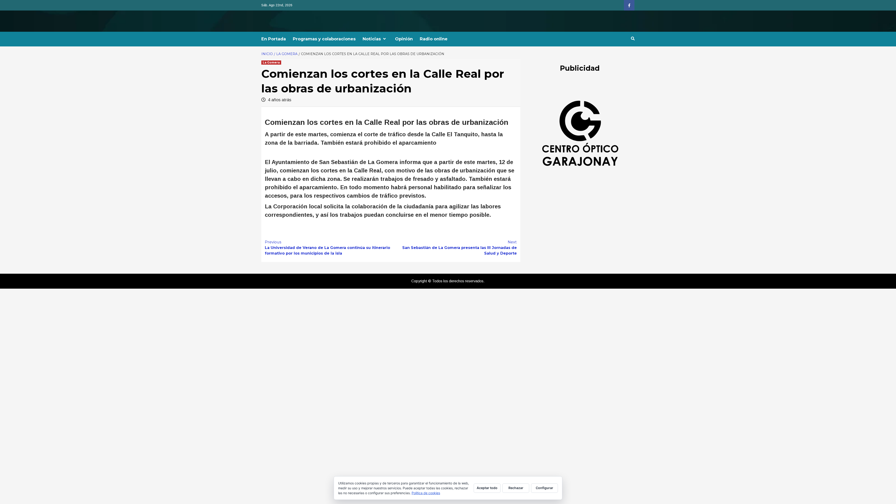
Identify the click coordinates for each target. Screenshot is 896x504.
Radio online (434, 39)
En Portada (273, 39)
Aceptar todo (487, 488)
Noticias (372, 39)
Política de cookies (426, 493)
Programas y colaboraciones (324, 39)
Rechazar (515, 488)
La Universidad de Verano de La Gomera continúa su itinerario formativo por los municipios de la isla (327, 248)
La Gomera (271, 62)
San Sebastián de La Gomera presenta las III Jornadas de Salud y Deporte (459, 248)
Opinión (404, 39)
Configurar (544, 488)
